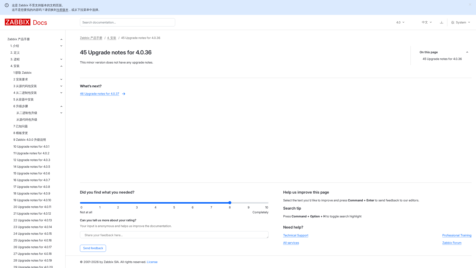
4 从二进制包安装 (25, 93)
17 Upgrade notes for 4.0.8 (31, 187)
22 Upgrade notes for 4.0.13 (32, 220)
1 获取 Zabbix (22, 72)
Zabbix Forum (451, 243)
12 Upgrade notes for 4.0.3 (31, 160)
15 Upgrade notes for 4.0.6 (31, 173)
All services (291, 243)
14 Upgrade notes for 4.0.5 (31, 166)
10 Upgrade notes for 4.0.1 (31, 146)
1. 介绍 (14, 46)
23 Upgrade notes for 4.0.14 (32, 227)
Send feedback (93, 248)
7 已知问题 (20, 126)
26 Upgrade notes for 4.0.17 (32, 247)
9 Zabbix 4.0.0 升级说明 (29, 139)
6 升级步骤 (20, 106)
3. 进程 (15, 59)
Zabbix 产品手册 (18, 39)
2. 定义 (15, 52)
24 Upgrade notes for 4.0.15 (32, 233)
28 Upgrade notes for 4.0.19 (32, 260)
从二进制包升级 (26, 113)
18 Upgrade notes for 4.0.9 (31, 193)
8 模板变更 (20, 133)
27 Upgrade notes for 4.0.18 (32, 254)
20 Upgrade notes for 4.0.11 (32, 207)
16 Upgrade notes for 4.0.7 (31, 180)
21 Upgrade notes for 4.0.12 (32, 213)
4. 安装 (15, 66)
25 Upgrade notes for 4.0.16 (32, 240)
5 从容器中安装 (23, 99)
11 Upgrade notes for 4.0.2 (31, 153)
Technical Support (295, 235)
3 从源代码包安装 (25, 86)
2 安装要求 (20, 79)
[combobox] (128, 22)
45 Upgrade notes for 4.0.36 (442, 59)
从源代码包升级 (26, 119)
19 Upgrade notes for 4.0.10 (32, 200)
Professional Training (457, 235)
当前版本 (62, 10)
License (152, 262)
